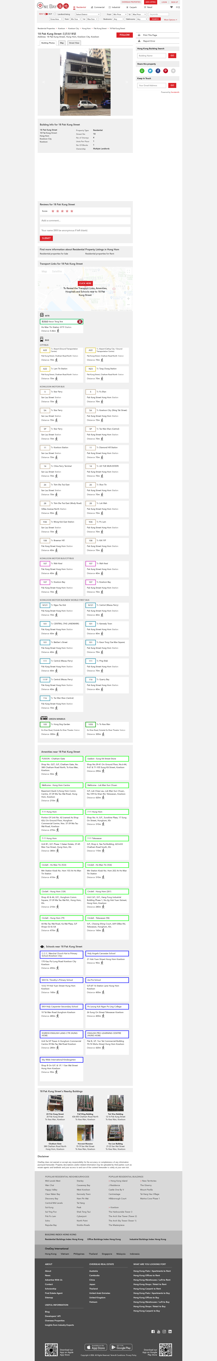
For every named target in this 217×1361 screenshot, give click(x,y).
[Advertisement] (85, 176)
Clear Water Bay (52, 1194)
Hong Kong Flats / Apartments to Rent (152, 1271)
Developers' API (53, 1316)
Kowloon (114, 1207)
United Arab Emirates (99, 1293)
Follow (125, 35)
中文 (178, 7)
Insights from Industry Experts (59, 1325)
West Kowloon (83, 1189)
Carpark (133, 7)
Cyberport (82, 1216)
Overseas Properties (131, 2)
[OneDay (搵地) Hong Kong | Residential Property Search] (53, 5)
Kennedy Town (84, 1194)
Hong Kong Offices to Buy (146, 1297)
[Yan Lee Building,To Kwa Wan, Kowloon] (115, 1133)
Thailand (93, 1253)
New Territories (148, 1180)
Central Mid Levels (54, 1203)
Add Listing (151, 2)
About (48, 1271)
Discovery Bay (51, 1198)
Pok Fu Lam (50, 1216)
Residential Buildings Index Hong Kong (64, 1239)
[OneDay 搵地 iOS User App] (96, 1347)
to (129, 14)
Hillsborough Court (117, 1198)
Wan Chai (49, 1185)
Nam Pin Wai (82, 1198)
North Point (82, 1220)
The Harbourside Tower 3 (120, 1211)
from (67, 19)
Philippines (79, 1253)
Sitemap (49, 1297)
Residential (81, 7)
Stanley (80, 1180)
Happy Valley (51, 1189)
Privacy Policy (131, 1355)
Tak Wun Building (115, 1114)
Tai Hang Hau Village (149, 1194)
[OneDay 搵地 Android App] (121, 1347)
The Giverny (146, 1185)
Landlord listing (64, 14)
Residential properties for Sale (54, 253)
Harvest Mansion (85, 1143)
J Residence (114, 1185)
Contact (49, 1284)
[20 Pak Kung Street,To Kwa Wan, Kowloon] (55, 1103)
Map (62, 43)
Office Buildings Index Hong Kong (104, 1239)
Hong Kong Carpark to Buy (146, 1310)
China (92, 1280)
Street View (74, 43)
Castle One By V (116, 1189)
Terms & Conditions (117, 1355)
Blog (47, 1311)
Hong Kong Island (118, 1180)
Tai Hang (81, 1203)
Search (155, 19)
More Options (169, 20)
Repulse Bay (51, 1225)
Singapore (107, 1253)
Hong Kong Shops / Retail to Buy (149, 1306)
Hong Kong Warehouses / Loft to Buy (151, 1302)
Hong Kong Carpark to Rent (147, 1288)
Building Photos (48, 43)
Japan (92, 1284)
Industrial (116, 7)
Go (172, 55)
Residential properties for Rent (99, 253)
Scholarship (50, 1288)
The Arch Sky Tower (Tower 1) (122, 1220)
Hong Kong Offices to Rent (146, 1275)
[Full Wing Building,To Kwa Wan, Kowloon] (85, 1103)
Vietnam (65, 1253)
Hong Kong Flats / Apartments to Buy (151, 1293)
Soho (47, 1220)
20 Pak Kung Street (55, 1114)
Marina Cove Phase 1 (150, 1198)
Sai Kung (49, 1207)
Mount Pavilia (146, 1189)
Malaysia (120, 1253)
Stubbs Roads (83, 1225)
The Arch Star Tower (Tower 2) (123, 1216)
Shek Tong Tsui (83, 1211)
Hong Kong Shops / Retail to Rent (149, 1284)
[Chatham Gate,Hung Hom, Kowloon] (55, 1133)
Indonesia (135, 1253)
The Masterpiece (116, 1225)
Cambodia (94, 1275)
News (47, 1275)
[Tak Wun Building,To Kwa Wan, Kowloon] (115, 1103)
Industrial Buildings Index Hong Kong (148, 1239)
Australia (93, 1271)
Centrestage (114, 1194)
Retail (149, 7)
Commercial (99, 7)
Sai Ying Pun (51, 1211)
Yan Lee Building (115, 1143)
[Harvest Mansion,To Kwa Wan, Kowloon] (85, 1133)
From (109, 14)
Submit (46, 238)
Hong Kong (50, 1253)
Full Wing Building (85, 1114)
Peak (79, 1207)
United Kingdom (97, 1297)
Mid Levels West (52, 1180)
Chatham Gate (55, 1143)
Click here (85, 283)
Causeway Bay (83, 1185)
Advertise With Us (53, 1280)
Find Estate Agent (53, 1293)
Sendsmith (175, 92)
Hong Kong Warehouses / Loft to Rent (151, 1280)
